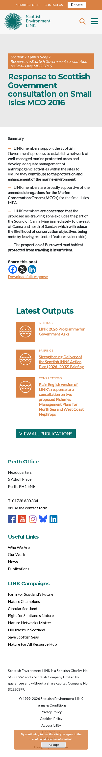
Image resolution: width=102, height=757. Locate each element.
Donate (77, 4)
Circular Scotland (22, 608)
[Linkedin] (32, 269)
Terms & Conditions (51, 705)
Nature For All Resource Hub (32, 644)
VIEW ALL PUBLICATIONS (45, 433)
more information (61, 739)
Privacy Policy (51, 712)
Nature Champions (24, 601)
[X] (22, 269)
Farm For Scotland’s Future (30, 594)
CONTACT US (54, 5)
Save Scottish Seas (23, 637)
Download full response (28, 276)
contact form (36, 507)
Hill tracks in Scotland (26, 629)
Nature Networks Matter (29, 622)
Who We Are (19, 547)
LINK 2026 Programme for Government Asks (62, 331)
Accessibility (51, 725)
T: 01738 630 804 (23, 500)
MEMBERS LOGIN (28, 5)
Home (27, 21)
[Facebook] (12, 269)
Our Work (16, 554)
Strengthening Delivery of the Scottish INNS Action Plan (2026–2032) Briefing (61, 361)
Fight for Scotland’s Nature (31, 615)
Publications (18, 568)
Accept (54, 744)
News (13, 561)
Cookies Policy (51, 718)
